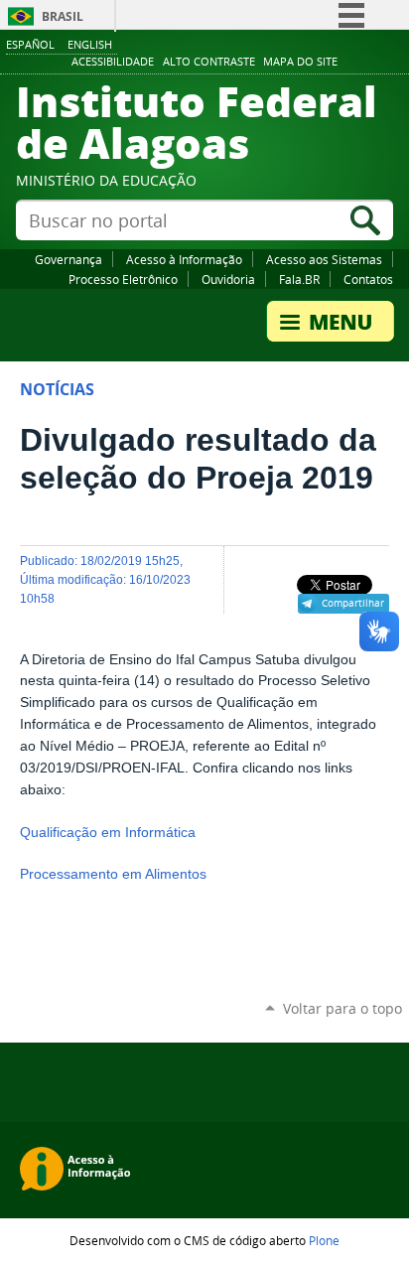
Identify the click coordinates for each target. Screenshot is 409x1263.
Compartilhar (353, 603)
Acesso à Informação (184, 259)
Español (30, 44)
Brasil (62, 16)
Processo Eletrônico (123, 279)
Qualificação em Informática (108, 832)
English (90, 44)
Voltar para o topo (342, 1008)
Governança (68, 259)
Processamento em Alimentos (113, 874)
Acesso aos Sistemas (324, 259)
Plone (324, 1240)
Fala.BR (299, 279)
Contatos (368, 279)
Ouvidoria (228, 279)
